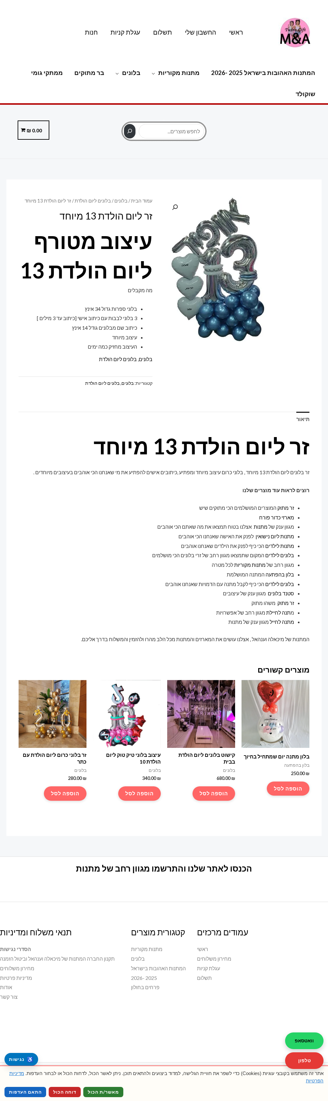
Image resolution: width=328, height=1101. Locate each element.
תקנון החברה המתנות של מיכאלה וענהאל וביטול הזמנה (57, 959)
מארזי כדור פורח (276, 517)
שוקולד (305, 93)
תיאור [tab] (302, 419)
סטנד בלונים (281, 593)
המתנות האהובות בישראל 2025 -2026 (263, 72)
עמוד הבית (141, 200)
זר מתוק (285, 508)
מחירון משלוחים (214, 959)
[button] (175, 207)
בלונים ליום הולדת (93, 200)
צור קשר (9, 997)
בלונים (131, 72)
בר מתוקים (89, 72)
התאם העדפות (25, 1092)
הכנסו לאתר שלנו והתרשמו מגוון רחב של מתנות (164, 868)
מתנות (260, 527)
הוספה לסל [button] (288, 788)
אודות (6, 987)
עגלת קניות (125, 32)
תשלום (162, 32)
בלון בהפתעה (280, 574)
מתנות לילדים (279, 546)
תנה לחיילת (278, 612)
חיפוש (164, 120)
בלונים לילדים (279, 555)
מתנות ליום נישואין (274, 536)
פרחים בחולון (145, 987)
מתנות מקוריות (179, 72)
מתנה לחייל (282, 622)
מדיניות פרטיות (16, 978)
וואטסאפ (304, 1040)
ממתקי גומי (47, 72)
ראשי (236, 32)
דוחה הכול (64, 1092)
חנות (91, 32)
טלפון (304, 1060)
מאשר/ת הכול (103, 1092)
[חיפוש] (129, 131)
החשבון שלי (200, 32)
